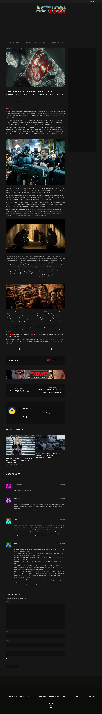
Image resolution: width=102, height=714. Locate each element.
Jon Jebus (10, 108)
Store (64, 43)
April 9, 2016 (62, 519)
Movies (16, 43)
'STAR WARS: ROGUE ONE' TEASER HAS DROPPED (23, 391)
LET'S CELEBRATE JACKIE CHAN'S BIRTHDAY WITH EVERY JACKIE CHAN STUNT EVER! (49, 391)
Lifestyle (55, 43)
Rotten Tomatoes (45, 348)
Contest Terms (87, 696)
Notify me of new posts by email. (16, 660)
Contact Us (73, 696)
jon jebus (34, 348)
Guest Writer (12, 98)
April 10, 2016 (62, 543)
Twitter (11, 334)
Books (46, 43)
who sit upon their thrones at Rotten (40, 209)
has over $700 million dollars (57, 115)
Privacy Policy (52, 698)
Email (7, 640)
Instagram (40, 334)
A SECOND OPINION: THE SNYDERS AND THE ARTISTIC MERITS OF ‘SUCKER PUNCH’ (19, 460)
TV (23, 43)
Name (7, 631)
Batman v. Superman (12, 348)
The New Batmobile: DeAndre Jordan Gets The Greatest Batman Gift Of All (48, 455)
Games (28, 43)
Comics (8, 101)
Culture (37, 43)
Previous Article (19, 388)
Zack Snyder (55, 348)
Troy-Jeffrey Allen (12, 464)
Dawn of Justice (24, 348)
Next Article (53, 387)
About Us (61, 696)
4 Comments (19, 101)
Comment (8, 601)
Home (9, 43)
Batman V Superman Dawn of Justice (54, 113)
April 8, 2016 (62, 484)
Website (8, 649)
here (10, 343)
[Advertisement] (51, 28)
